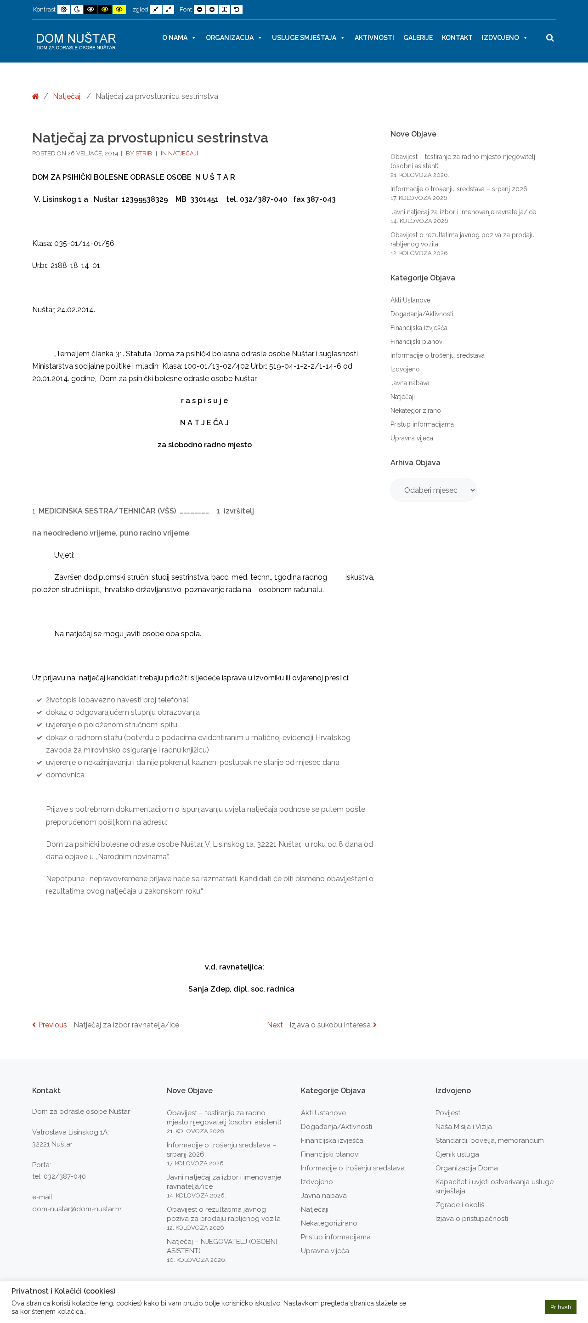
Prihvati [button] (560, 1307)
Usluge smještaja (304, 37)
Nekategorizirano (415, 410)
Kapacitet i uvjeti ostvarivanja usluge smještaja (494, 1186)
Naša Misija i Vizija (463, 1127)
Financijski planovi (417, 341)
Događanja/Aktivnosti (421, 314)
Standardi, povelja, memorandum (489, 1140)
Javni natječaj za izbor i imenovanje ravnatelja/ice (463, 212)
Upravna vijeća (411, 438)
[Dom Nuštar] (76, 41)
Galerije (418, 37)
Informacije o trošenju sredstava (437, 355)
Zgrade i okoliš (459, 1205)
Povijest (447, 1113)
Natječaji (67, 96)
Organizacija (230, 37)
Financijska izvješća (418, 327)
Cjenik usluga (457, 1154)
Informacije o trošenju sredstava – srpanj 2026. (459, 189)
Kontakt (457, 37)
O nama (174, 37)
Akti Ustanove (410, 300)
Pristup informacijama (422, 424)
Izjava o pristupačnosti (471, 1219)
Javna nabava (410, 383)
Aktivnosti (374, 37)
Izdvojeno (500, 37)
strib (144, 153)
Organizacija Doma (466, 1168)
